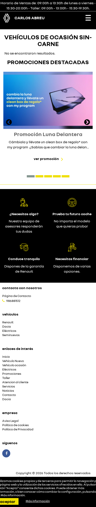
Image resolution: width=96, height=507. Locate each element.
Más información (13, 495)
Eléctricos (9, 330)
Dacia (6, 326)
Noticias (8, 390)
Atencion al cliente (15, 382)
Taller (6, 378)
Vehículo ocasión (14, 365)
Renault (7, 322)
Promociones (11, 373)
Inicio (6, 356)
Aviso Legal (10, 421)
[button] (30, 176)
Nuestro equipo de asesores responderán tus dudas (24, 226)
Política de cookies (15, 425)
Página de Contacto (16, 296)
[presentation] (9, 122)
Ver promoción (46, 158)
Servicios (8, 386)
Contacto (9, 395)
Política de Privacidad (17, 429)
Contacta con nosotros (22, 288)
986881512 (13, 301)
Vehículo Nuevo (13, 361)
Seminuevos (11, 335)
